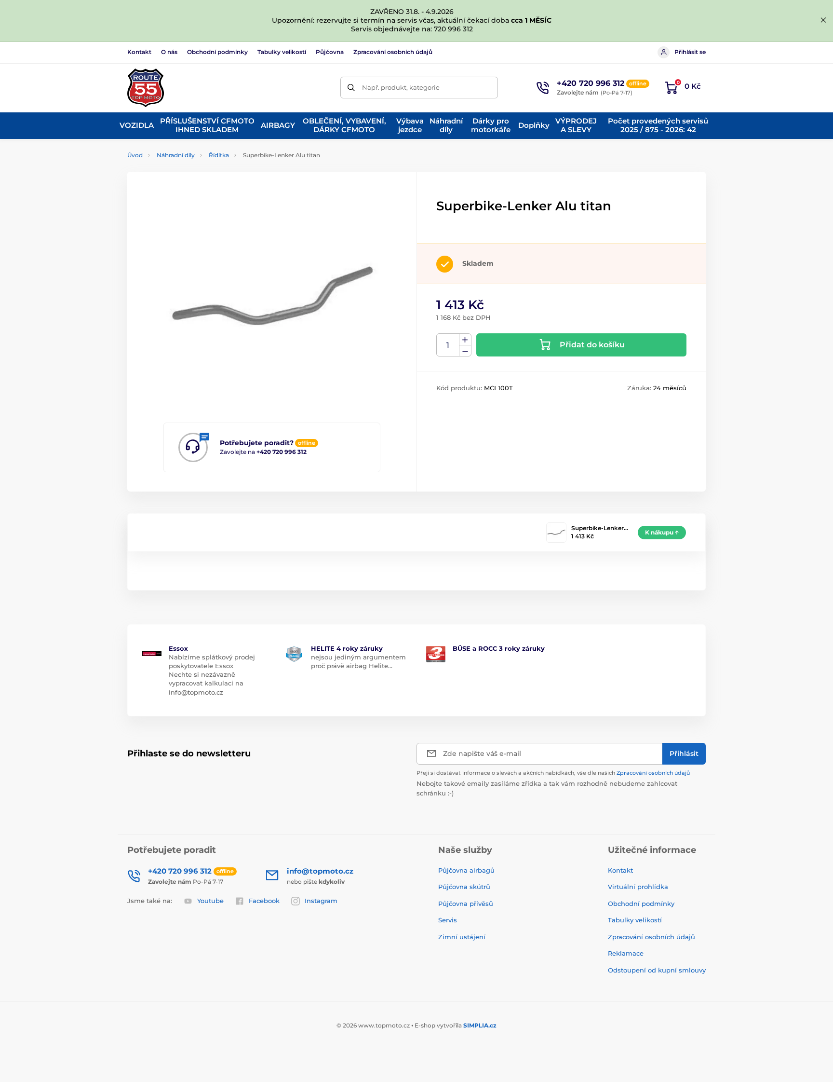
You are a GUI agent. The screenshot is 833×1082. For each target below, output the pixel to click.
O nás (169, 51)
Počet (448, 345)
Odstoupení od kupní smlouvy (657, 970)
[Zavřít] (823, 20)
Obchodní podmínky (217, 51)
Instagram (321, 900)
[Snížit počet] (465, 351)
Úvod (135, 155)
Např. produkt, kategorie (401, 87)
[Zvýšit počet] (465, 339)
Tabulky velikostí (281, 51)
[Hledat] (351, 87)
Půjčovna (330, 51)
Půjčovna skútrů (464, 886)
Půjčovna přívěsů (465, 903)
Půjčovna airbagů (466, 870)
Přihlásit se (690, 51)
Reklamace (626, 953)
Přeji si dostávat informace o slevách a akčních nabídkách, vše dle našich (553, 772)
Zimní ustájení (461, 937)
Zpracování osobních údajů (392, 51)
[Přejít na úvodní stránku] (145, 87)
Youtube (210, 900)
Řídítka (219, 155)
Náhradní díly (176, 155)
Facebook (264, 900)
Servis (447, 920)
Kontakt (139, 51)
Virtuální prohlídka (638, 886)
